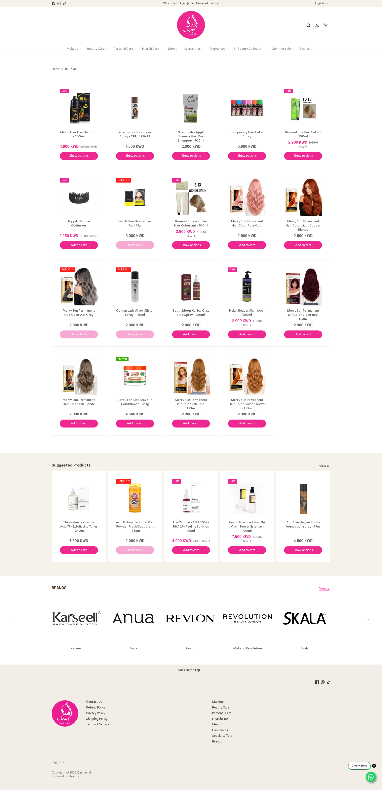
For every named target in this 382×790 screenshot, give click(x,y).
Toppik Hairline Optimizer (79, 223)
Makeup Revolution (247, 648)
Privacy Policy (95, 713)
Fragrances (220, 730)
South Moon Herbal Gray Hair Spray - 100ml (191, 313)
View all (324, 466)
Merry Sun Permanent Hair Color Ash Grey (79, 313)
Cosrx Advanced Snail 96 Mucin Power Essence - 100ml (247, 526)
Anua (133, 648)
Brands (217, 741)
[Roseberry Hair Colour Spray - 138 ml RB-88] (135, 108)
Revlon (190, 648)
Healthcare (220, 719)
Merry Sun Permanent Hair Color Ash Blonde (79, 402)
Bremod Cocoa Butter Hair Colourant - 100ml (191, 223)
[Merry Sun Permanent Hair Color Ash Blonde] (79, 376)
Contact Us (94, 702)
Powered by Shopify (65, 776)
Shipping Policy (96, 719)
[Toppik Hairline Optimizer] (79, 197)
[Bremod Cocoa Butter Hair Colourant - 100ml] (191, 197)
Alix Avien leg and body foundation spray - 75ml (303, 524)
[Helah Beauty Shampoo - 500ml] (247, 286)
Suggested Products (71, 465)
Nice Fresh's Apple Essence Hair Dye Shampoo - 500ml (191, 136)
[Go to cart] (326, 25)
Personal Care (222, 713)
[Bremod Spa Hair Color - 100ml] (303, 108)
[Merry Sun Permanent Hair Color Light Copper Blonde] (303, 197)
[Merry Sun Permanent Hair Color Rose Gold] (247, 197)
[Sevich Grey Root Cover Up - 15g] (135, 197)
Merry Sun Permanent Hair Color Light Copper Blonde (303, 225)
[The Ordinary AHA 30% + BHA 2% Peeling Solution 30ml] (191, 498)
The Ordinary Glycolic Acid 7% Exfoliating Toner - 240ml (78, 526)
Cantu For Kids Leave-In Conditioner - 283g (134, 402)
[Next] (368, 618)
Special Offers (222, 736)
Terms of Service (97, 724)
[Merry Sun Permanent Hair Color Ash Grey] (79, 286)
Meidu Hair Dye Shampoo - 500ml (78, 134)
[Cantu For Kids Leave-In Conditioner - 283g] (135, 376)
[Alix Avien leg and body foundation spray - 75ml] (303, 498)
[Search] (308, 25)
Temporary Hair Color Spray (247, 134)
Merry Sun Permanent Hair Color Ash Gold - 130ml (191, 404)
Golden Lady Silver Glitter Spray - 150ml (135, 313)
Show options (79, 156)
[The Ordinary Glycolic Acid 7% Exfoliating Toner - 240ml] (79, 498)
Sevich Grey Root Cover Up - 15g (135, 223)
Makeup (218, 702)
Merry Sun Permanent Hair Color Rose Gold (247, 223)
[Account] (317, 25)
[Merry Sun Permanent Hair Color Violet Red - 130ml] (303, 286)
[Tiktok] (64, 3)
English (320, 3)
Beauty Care (221, 707)
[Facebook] (53, 3)
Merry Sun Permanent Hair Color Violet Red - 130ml (303, 315)
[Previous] (14, 618)
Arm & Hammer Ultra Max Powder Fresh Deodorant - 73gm (135, 526)
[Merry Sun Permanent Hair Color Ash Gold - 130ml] (191, 376)
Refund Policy (95, 707)
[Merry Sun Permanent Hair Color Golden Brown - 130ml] (247, 376)
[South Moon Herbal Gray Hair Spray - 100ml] (191, 286)
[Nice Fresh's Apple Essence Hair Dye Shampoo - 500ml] (191, 108)
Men (215, 724)
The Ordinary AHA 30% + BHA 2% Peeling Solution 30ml (191, 526)
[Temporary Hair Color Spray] (247, 108)
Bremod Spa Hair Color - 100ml (303, 134)
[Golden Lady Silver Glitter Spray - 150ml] (135, 286)
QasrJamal (84, 772)
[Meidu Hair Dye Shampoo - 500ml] (79, 108)
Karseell (76, 648)
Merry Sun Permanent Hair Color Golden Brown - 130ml (247, 404)
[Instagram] (59, 3)
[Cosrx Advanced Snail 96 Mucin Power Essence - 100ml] (247, 498)
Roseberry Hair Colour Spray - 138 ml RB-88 (134, 134)
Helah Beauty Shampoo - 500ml (247, 313)
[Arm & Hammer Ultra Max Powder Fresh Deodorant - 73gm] (135, 498)
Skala (305, 648)
